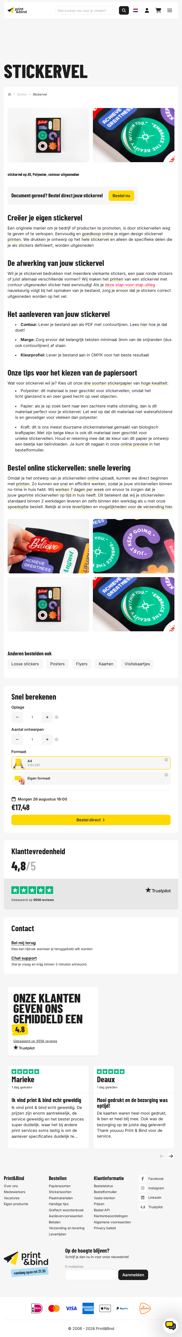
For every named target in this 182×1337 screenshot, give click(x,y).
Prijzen (99, 1204)
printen (14, 239)
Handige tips (58, 1204)
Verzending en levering (67, 1228)
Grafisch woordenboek (66, 1210)
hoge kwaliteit (154, 383)
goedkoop (91, 233)
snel (64, 483)
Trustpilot (155, 1207)
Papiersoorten (59, 1186)
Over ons (11, 1186)
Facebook (156, 1179)
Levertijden (57, 1234)
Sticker (22, 94)
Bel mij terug (23, 942)
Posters (57, 664)
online (107, 233)
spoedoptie (18, 506)
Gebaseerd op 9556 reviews (35, 1041)
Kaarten (106, 664)
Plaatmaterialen (61, 1198)
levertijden (82, 506)
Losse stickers (25, 664)
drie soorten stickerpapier (108, 383)
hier (143, 324)
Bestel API (102, 1210)
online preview (134, 444)
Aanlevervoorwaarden (66, 1216)
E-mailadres (74, 1266)
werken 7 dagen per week (79, 489)
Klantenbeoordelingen (111, 1216)
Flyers (81, 664)
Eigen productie (16, 1204)
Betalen (54, 1222)
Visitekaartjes (137, 664)
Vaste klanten (104, 1198)
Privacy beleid (105, 1228)
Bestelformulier (105, 1192)
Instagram (156, 1188)
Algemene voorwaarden (112, 1222)
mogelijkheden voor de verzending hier (135, 506)
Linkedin (154, 1197)
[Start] (9, 94)
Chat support (24, 958)
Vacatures (11, 1198)
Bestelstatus (103, 1186)
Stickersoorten (60, 1192)
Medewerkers (14, 1192)
